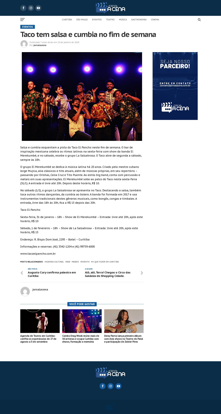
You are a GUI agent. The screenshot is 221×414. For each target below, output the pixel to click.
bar (68, 262)
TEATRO (110, 19)
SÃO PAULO (82, 19)
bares (76, 262)
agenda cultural (55, 262)
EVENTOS (97, 19)
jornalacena (40, 45)
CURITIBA (67, 19)
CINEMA (155, 19)
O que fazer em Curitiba (105, 262)
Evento (86, 262)
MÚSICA (123, 19)
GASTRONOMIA (139, 19)
